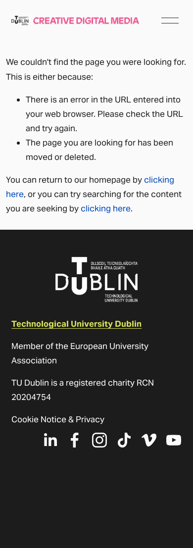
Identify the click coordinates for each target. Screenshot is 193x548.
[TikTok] (124, 440)
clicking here (106, 208)
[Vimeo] (149, 440)
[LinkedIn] (50, 440)
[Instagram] (99, 440)
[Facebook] (75, 440)
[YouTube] (174, 440)
